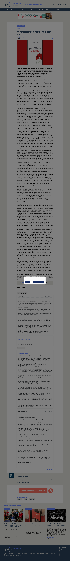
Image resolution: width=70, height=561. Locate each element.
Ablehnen (35, 282)
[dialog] (35, 280)
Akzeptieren (41, 282)
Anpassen (28, 282)
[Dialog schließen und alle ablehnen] (44, 277)
